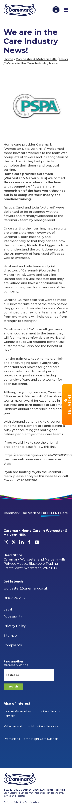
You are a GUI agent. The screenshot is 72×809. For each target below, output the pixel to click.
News (63, 59)
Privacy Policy (15, 626)
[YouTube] (37, 542)
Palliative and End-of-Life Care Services (31, 726)
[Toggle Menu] (66, 10)
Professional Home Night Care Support (31, 739)
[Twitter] (13, 542)
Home (8, 59)
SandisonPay (32, 802)
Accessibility (13, 616)
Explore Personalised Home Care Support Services (33, 713)
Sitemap (10, 635)
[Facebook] (29, 542)
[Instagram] (6, 542)
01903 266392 (15, 598)
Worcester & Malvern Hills (36, 59)
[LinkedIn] (21, 542)
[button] (67, 404)
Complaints (13, 645)
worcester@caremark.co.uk (26, 588)
